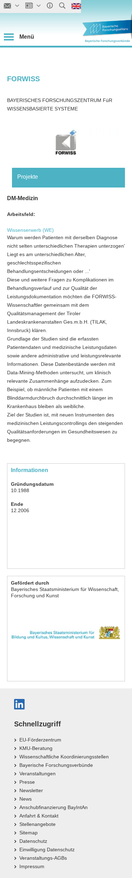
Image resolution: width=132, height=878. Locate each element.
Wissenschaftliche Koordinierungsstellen (64, 756)
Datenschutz (33, 841)
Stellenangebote (37, 824)
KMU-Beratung (35, 748)
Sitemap (28, 832)
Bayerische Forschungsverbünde (56, 765)
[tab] (68, 177)
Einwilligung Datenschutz (47, 849)
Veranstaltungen (37, 773)
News (25, 799)
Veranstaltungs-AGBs (43, 858)
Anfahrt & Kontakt (38, 816)
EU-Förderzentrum (40, 740)
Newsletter (31, 790)
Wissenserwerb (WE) (30, 230)
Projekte (27, 177)
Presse (27, 782)
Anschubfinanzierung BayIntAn (53, 807)
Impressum (31, 866)
